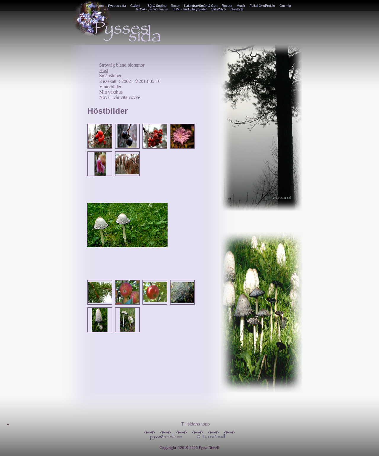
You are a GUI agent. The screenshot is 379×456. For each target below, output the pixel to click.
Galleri (134, 5)
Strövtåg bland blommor (121, 65)
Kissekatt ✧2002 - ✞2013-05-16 (129, 81)
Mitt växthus (111, 91)
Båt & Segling (156, 5)
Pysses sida (117, 5)
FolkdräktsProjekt (262, 5)
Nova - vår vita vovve (119, 97)
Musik (241, 5)
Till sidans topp (195, 424)
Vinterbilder (110, 86)
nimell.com (96, 5)
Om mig (285, 5)
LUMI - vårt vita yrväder (190, 9)
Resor (175, 5)
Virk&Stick (218, 9)
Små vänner (110, 75)
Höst (103, 70)
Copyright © (170, 447)
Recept (227, 5)
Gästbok (237, 9)
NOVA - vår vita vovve (152, 9)
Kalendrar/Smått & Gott (200, 5)
